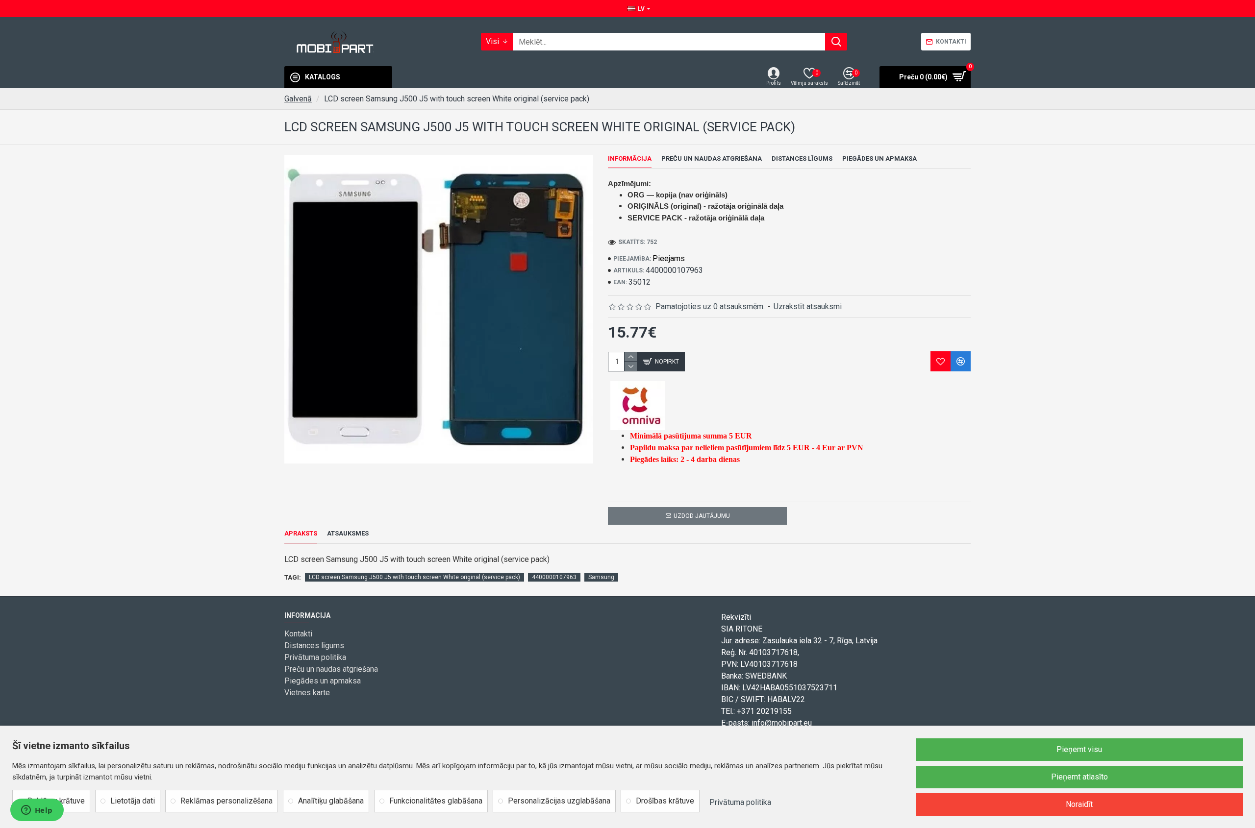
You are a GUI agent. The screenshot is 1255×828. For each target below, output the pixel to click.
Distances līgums (802, 158)
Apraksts (300, 533)
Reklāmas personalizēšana (226, 800)
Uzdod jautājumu (702, 515)
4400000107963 (554, 577)
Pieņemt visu (1079, 749)
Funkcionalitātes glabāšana (435, 800)
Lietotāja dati (132, 800)
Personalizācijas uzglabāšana (559, 800)
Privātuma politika (740, 802)
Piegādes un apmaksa (879, 158)
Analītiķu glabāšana (331, 800)
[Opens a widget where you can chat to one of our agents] (37, 811)
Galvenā (298, 98)
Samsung (601, 577)
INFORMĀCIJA (630, 158)
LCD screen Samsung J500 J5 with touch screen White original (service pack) (414, 577)
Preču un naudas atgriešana (711, 158)
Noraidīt (1079, 804)
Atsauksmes (348, 533)
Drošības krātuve (665, 800)
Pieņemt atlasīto (1079, 776)
